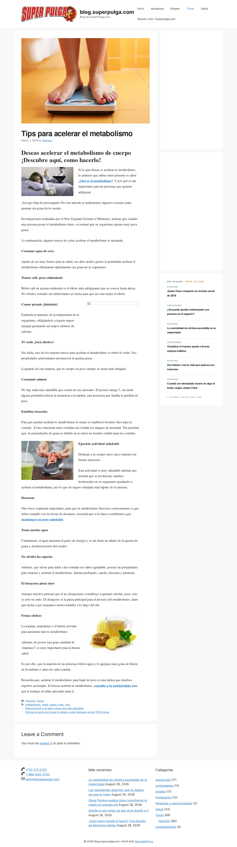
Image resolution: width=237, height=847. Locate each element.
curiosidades (164, 785)
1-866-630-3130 (38, 774)
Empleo (175, 8)
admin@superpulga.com (42, 779)
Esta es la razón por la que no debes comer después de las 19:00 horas (67, 712)
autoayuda (157, 8)
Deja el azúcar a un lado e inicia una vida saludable (54, 708)
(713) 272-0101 (36, 769)
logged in (46, 743)
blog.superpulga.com (107, 12)
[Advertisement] (191, 90)
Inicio (140, 8)
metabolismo (33, 704)
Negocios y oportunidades (173, 803)
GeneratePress (144, 841)
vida (67, 704)
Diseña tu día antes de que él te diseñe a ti (118, 810)
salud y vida (57, 704)
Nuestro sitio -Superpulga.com (156, 19)
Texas (190, 8)
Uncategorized (165, 827)
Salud (204, 8)
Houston (30, 700)
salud (45, 704)
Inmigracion (163, 797)
